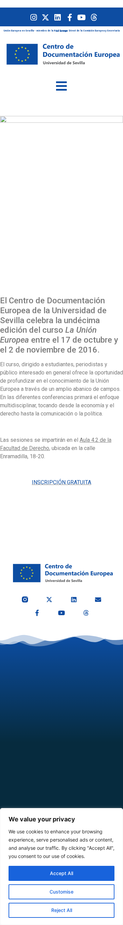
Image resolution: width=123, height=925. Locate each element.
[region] (61, 866)
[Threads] (93, 17)
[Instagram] (34, 17)
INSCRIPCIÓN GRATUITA (61, 482)
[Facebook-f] (70, 17)
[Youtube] (81, 17)
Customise (61, 892)
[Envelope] (98, 599)
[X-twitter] (46, 17)
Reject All (61, 910)
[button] (61, 86)
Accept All (61, 873)
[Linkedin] (58, 17)
